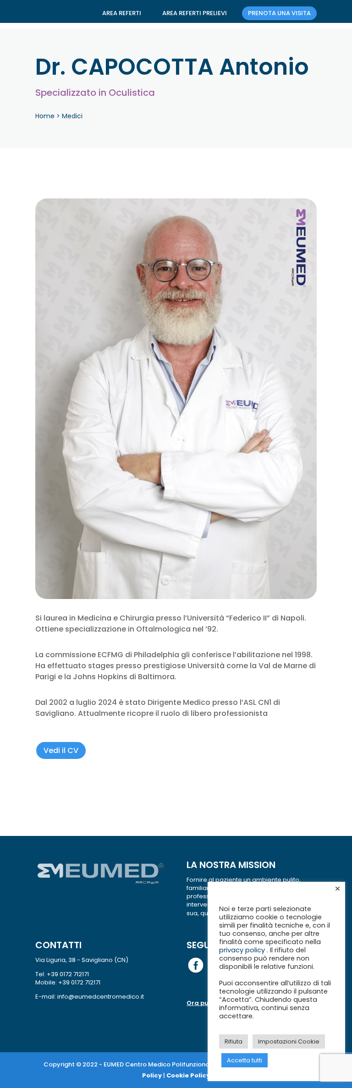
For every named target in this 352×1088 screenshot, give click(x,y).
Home (45, 116)
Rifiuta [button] (233, 1041)
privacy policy (243, 950)
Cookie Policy (188, 1075)
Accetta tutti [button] (244, 1060)
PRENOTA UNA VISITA (279, 13)
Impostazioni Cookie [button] (288, 1041)
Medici (72, 116)
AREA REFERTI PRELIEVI (194, 13)
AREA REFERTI (121, 13)
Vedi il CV (61, 750)
